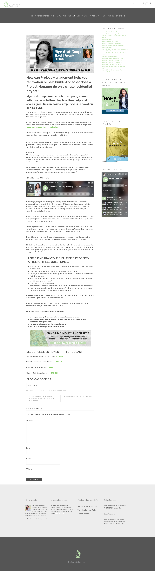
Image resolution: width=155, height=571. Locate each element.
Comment (30, 420)
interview (54, 390)
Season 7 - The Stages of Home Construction (115, 49)
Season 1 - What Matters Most (110, 32)
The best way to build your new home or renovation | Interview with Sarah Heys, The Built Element (43, 398)
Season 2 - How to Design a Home (111, 34)
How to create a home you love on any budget (77, 397)
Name (28, 448)
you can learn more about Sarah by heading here (42, 127)
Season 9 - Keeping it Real (109, 56)
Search (136, 4)
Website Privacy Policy (87, 510)
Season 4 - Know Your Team (110, 41)
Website (29, 469)
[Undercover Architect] (77, 554)
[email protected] (59, 513)
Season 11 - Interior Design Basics (112, 60)
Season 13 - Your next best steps (111, 64)
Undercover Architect (13, 4)
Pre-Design (37, 390)
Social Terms (83, 514)
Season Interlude (106, 39)
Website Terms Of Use (87, 506)
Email (28, 458)
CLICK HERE (60, 356)
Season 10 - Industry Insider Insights (112, 58)
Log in (85, 562)
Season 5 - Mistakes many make (111, 43)
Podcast (42, 390)
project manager (63, 390)
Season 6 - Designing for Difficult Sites (113, 45)
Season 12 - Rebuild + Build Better (112, 62)
